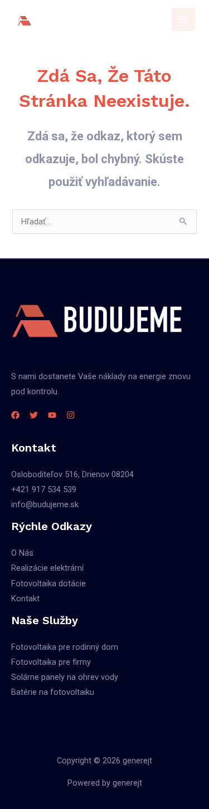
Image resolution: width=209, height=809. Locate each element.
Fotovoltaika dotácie (48, 583)
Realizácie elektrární (47, 568)
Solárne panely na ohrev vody (64, 677)
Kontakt (25, 599)
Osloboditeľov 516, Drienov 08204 (72, 474)
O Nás (22, 553)
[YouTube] (52, 415)
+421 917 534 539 (43, 489)
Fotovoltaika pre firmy (51, 662)
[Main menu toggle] (183, 19)
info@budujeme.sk (45, 504)
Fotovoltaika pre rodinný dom (64, 647)
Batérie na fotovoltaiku (52, 692)
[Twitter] (34, 415)
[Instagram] (70, 415)
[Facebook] (15, 415)
